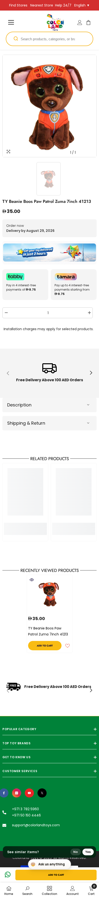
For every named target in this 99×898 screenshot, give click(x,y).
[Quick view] (31, 579)
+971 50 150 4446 (26, 815)
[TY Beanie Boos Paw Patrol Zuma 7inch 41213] (50, 594)
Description (19, 405)
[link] (49, 373)
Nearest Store (41, 5)
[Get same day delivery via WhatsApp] (49, 252)
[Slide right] (91, 373)
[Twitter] (42, 793)
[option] (49, 106)
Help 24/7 (63, 5)
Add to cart (56, 875)
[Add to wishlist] (67, 645)
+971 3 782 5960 (25, 809)
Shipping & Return (26, 423)
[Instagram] (16, 793)
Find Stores (18, 5)
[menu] (11, 22)
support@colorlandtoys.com (36, 825)
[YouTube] (29, 793)
